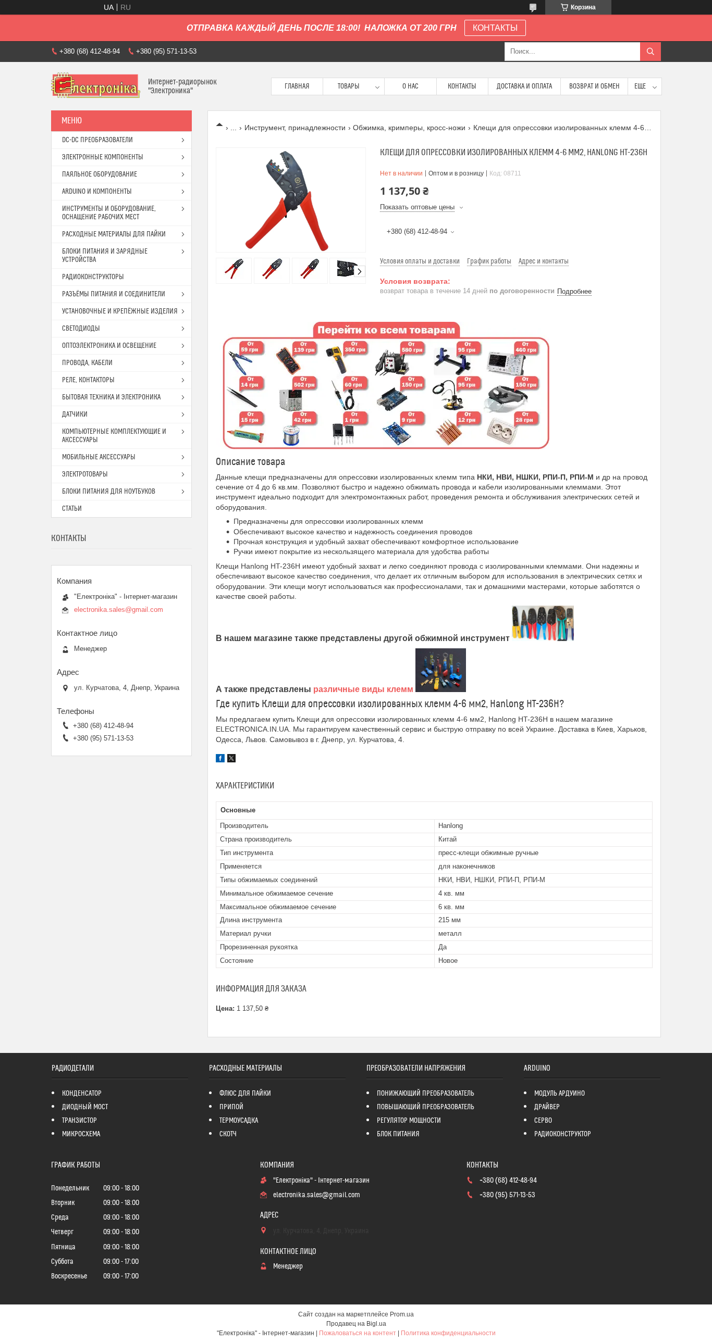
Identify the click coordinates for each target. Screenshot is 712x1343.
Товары (349, 86)
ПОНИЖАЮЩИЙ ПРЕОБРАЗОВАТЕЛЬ (425, 1093)
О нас (410, 86)
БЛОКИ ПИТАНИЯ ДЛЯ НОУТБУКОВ (108, 491)
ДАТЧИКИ (75, 414)
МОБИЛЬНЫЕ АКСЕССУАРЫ (99, 457)
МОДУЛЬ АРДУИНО (559, 1093)
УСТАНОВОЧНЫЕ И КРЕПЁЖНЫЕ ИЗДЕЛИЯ (120, 311)
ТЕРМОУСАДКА (238, 1120)
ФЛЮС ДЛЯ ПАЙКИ (245, 1093)
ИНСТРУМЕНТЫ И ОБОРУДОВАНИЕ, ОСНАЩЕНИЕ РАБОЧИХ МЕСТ (109, 213)
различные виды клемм (363, 689)
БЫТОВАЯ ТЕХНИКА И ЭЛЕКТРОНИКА (111, 397)
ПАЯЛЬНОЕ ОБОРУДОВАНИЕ (99, 174)
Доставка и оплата (524, 86)
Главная (297, 86)
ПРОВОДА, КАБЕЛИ (87, 363)
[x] (231, 760)
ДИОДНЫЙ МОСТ (85, 1107)
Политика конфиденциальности (448, 1333)
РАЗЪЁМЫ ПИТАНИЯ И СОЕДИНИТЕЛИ (113, 294)
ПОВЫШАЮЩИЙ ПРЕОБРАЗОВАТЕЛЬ (425, 1107)
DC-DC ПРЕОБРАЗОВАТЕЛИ (97, 140)
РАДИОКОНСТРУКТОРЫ (93, 277)
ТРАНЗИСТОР (79, 1120)
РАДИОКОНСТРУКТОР (562, 1134)
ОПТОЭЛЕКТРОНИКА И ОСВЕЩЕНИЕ (109, 346)
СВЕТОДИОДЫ (81, 328)
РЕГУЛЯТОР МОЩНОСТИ (409, 1120)
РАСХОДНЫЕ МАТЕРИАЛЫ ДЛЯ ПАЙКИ (114, 234)
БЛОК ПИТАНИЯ (398, 1134)
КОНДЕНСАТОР (82, 1093)
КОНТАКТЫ (495, 27)
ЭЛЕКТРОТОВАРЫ (85, 474)
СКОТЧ (228, 1134)
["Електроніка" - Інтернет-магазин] (95, 86)
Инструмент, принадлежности (295, 127)
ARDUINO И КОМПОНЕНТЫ (97, 191)
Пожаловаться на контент (357, 1333)
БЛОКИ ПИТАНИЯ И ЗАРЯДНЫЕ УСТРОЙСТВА (105, 255)
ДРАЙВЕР (547, 1107)
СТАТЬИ (72, 509)
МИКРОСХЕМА (81, 1134)
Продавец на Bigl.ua (356, 1323)
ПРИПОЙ (231, 1107)
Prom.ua (402, 1314)
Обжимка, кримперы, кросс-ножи (409, 127)
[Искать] (650, 51)
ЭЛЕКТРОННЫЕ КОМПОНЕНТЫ (102, 157)
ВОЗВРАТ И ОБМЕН (594, 86)
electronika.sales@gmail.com (118, 609)
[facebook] (220, 760)
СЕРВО (543, 1120)
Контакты (462, 86)
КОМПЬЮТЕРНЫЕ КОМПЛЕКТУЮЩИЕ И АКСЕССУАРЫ (114, 436)
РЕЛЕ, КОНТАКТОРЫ (88, 380)
